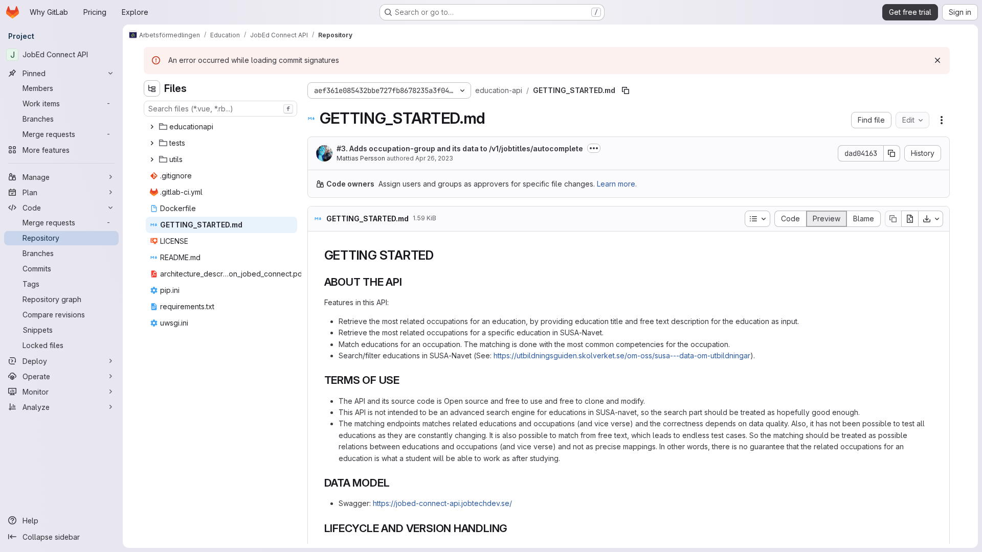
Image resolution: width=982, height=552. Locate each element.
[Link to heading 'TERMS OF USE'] (405, 380)
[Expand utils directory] (152, 159)
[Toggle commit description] (593, 148)
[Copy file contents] (893, 219)
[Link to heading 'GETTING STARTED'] (440, 255)
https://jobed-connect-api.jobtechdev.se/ (442, 503)
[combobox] (220, 109)
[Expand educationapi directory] (152, 127)
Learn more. (617, 183)
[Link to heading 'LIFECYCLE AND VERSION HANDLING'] (513, 528)
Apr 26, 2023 (434, 158)
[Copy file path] (625, 90)
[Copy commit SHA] (892, 153)
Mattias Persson (361, 158)
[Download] (931, 219)
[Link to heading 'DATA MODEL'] (395, 482)
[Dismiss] (937, 60)
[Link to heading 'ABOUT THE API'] (408, 281)
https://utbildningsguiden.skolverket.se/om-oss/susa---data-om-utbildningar (622, 355)
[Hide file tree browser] (152, 88)
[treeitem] (221, 127)
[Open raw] (910, 219)
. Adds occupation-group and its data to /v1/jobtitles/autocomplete (460, 148)
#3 (341, 148)
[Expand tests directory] (152, 143)
